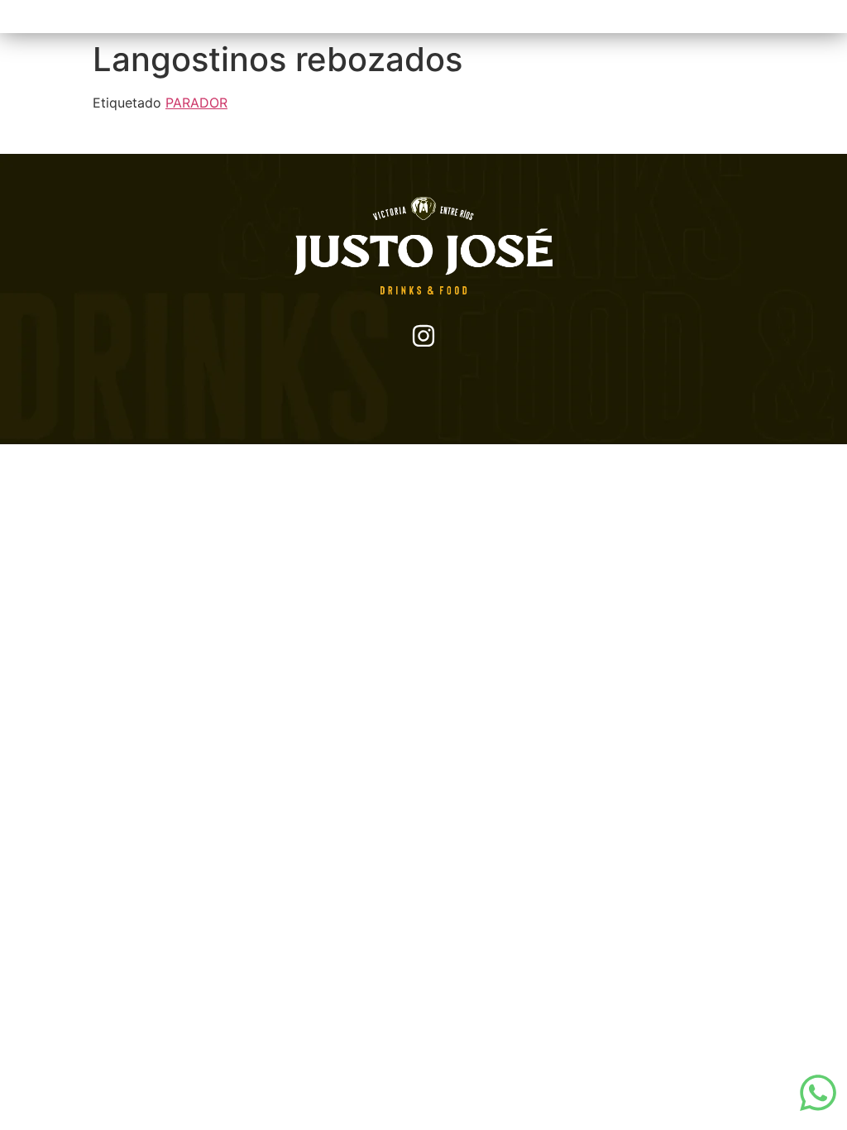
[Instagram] (423, 336)
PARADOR (196, 102)
